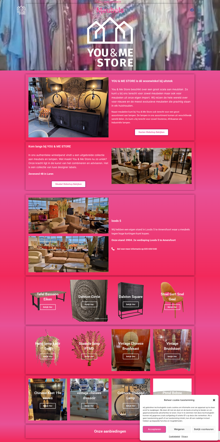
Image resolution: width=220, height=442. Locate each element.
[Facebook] (192, 10)
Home (102, 10)
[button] (214, 400)
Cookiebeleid (174, 436)
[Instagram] (199, 10)
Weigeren (179, 429)
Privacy (185, 436)
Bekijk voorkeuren (204, 429)
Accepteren (154, 429)
